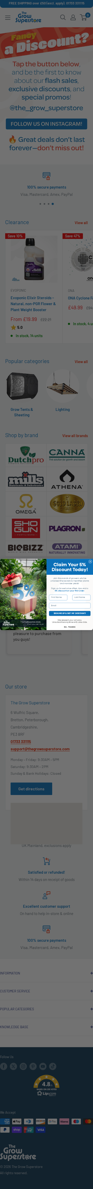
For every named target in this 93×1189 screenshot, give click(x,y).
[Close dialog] (90, 561)
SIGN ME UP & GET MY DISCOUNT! (70, 613)
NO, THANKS (70, 627)
